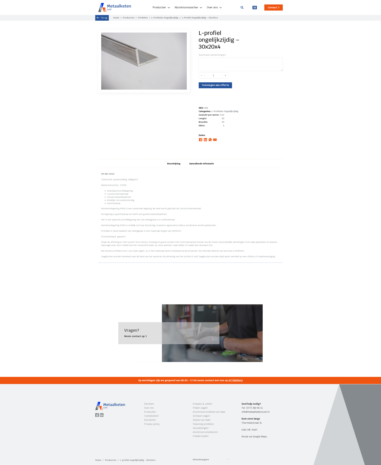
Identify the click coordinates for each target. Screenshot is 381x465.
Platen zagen (200, 407)
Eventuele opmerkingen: (212, 54)
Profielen (143, 17)
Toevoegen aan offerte (215, 85)
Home (116, 17)
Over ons (212, 7)
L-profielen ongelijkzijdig (164, 17)
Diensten (149, 403)
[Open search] (242, 7)
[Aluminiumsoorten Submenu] (201, 7)
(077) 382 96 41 (254, 407)
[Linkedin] (102, 415)
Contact (272, 7)
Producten (159, 7)
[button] (183, 36)
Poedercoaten (201, 436)
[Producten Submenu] (168, 7)
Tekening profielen (203, 424)
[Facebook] (201, 139)
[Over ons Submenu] (220, 7)
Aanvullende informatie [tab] (201, 163)
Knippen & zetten (202, 403)
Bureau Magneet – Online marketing (140, 449)
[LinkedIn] (205, 139)
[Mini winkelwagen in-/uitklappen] (254, 7)
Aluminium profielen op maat (209, 411)
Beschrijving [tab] (173, 163)
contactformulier (145, 245)
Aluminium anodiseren (205, 432)
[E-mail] (215, 139)
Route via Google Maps (254, 436)
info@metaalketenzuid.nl (256, 411)
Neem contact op (134, 336)
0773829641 (235, 380)
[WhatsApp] (210, 139)
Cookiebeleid (151, 415)
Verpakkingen (201, 428)
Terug (104, 17)
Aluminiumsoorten (186, 7)
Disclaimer (150, 419)
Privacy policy (152, 424)
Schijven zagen (201, 415)
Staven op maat (201, 419)
